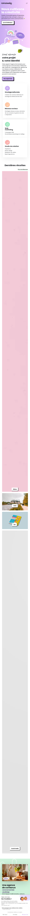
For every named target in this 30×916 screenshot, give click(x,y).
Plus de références (23, 169)
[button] (27, 3)
